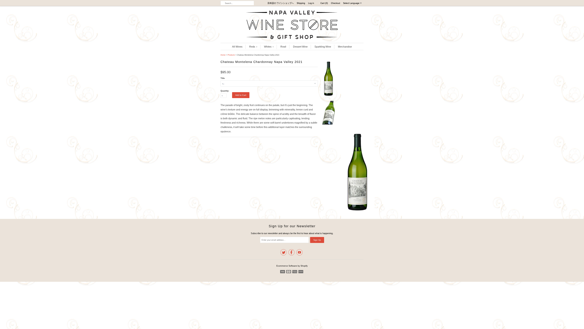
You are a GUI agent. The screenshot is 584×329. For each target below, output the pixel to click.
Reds (253, 46)
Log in (311, 3)
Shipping (301, 3)
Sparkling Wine (323, 46)
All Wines (237, 46)
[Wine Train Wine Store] (292, 25)
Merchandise (345, 46)
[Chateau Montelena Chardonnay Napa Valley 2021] (328, 79)
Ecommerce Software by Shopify (292, 266)
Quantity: (225, 91)
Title (223, 78)
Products (231, 55)
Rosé (283, 46)
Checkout (335, 3)
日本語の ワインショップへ (281, 3)
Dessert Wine (300, 46)
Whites (269, 46)
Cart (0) (324, 3)
